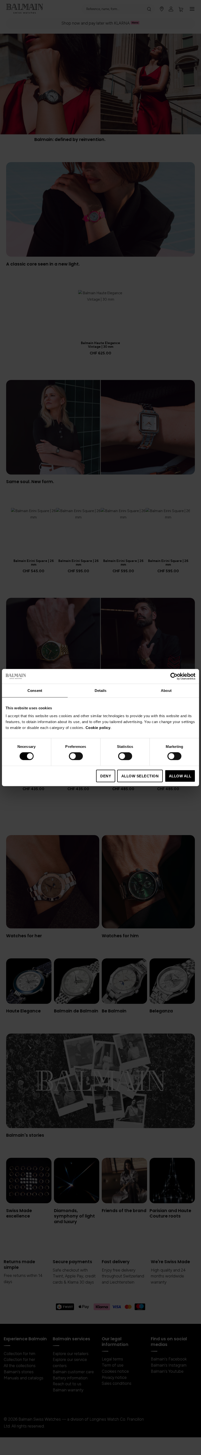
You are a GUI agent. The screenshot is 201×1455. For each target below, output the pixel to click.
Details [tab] (101, 690)
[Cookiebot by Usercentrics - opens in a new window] (173, 676)
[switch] (76, 757)
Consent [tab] (34, 690)
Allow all (180, 776)
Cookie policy (98, 727)
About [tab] (166, 690)
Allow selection (140, 776)
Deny (105, 776)
